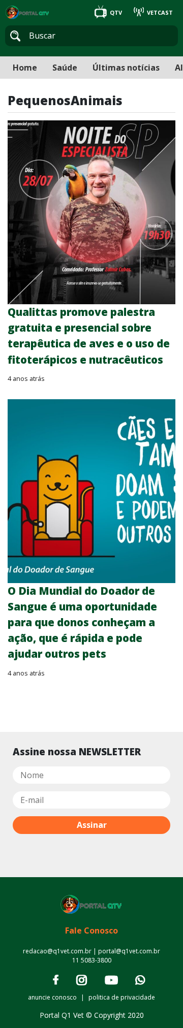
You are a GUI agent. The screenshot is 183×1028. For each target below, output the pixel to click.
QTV (116, 12)
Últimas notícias (126, 67)
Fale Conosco (91, 930)
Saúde (64, 67)
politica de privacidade (121, 997)
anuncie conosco (52, 997)
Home (25, 67)
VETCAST (159, 12)
